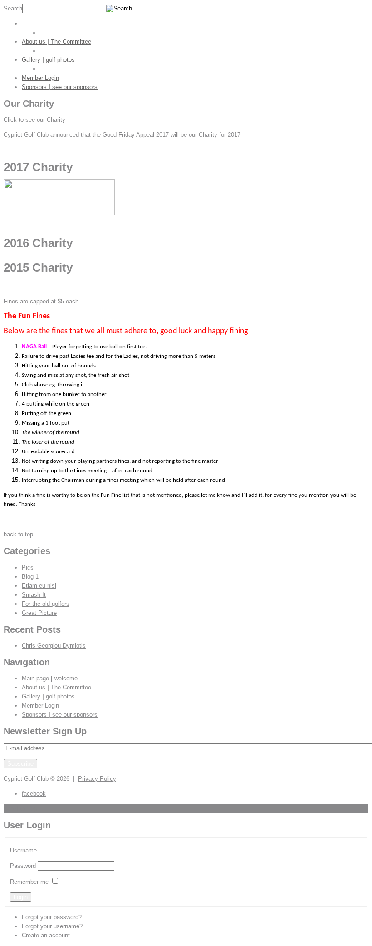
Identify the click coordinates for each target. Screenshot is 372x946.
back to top (18, 534)
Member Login (40, 77)
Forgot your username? (52, 926)
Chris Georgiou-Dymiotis (54, 645)
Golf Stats (53, 32)
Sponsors (60, 87)
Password (23, 865)
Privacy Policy (97, 778)
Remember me (29, 881)
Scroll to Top (20, 808)
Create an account (46, 935)
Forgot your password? (52, 917)
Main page (50, 23)
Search (13, 8)
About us (56, 41)
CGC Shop (54, 50)
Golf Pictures (57, 68)
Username (23, 850)
